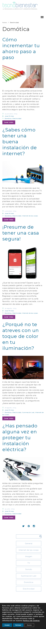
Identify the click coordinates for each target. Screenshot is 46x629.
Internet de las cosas (30, 216)
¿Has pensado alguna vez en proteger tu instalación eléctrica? (19, 437)
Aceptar (7, 625)
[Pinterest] (29, 526)
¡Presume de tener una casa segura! (20, 233)
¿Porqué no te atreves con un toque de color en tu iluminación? (20, 336)
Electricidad (17, 118)
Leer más (8, 122)
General (28, 543)
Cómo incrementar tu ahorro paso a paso (21, 48)
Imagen (28, 556)
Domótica (8, 118)
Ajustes (29, 625)
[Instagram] (34, 526)
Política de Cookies (31, 621)
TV (28, 563)
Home (4, 22)
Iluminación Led (28, 412)
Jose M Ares (9, 116)
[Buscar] (39, 536)
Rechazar (18, 625)
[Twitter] (23, 526)
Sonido (28, 569)
